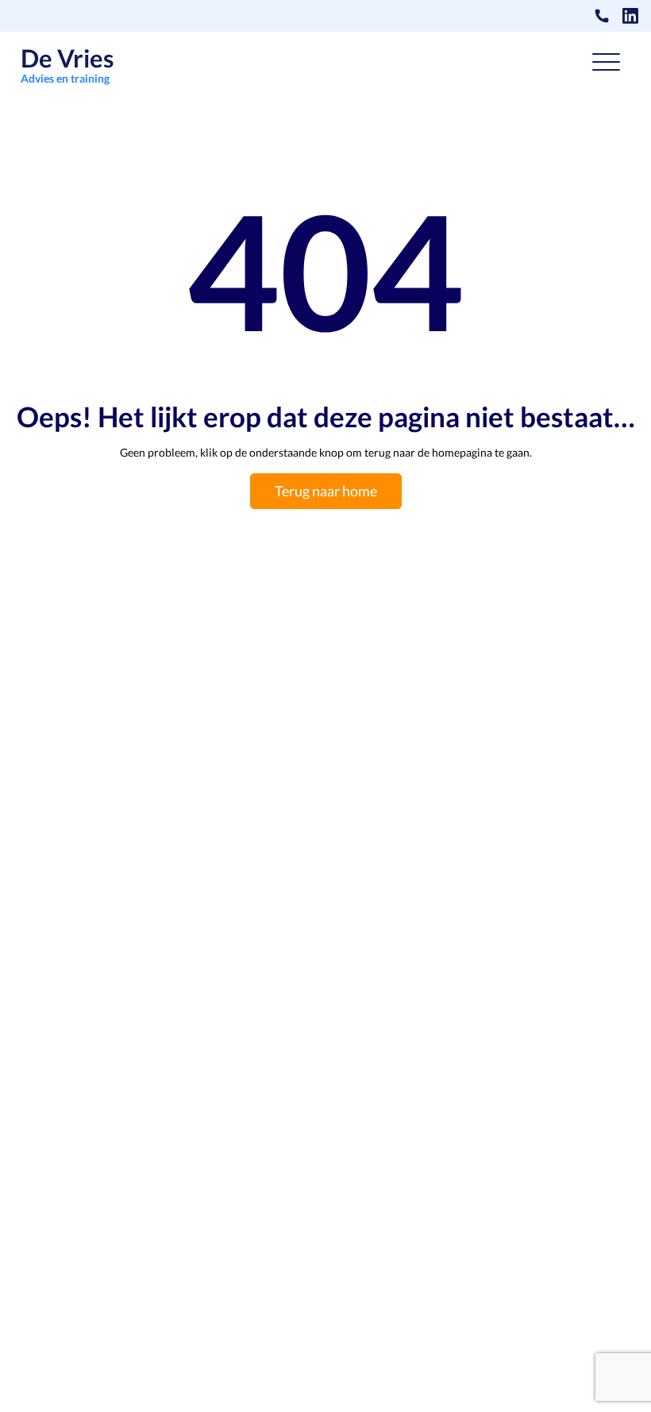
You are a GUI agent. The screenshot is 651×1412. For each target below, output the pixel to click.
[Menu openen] (606, 65)
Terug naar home (326, 491)
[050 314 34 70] (602, 16)
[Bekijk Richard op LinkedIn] (630, 16)
